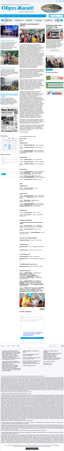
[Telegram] (44, 309)
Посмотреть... (49, 69)
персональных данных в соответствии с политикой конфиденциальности (33, 334)
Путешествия (38, 20)
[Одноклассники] (40, 309)
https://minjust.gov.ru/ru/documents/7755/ (14, 391)
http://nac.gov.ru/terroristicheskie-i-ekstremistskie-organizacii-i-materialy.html (21, 430)
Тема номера (9, 20)
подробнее (34, 445)
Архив (18, 15)
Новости (3, 15)
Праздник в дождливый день (7, 40)
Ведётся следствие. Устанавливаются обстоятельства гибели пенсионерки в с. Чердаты (9, 95)
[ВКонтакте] (42, 309)
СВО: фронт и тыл (19, 20)
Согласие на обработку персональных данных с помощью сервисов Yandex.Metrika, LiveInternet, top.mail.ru (31, 362)
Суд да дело (58, 20)
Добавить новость (54, 50)
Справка (13, 15)
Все (16, 24)
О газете (8, 15)
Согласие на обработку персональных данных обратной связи (31, 358)
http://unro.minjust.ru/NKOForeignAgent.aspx (14, 420)
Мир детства (29, 20)
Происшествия (48, 20)
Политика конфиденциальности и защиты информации (30, 355)
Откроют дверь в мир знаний (7, 68)
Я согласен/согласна (32, 448)
